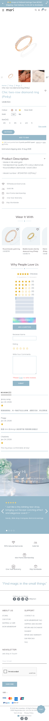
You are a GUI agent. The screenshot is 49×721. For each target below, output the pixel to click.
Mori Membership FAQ (33, 620)
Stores (5, 616)
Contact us (29, 616)
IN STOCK (8, 132)
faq (26, 642)
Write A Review (24, 320)
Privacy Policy (29, 713)
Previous (2, 77)
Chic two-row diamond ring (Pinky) (16, 88)
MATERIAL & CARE (8, 623)
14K (13, 114)
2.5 (4, 123)
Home (4, 85)
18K (20, 114)
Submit (21, 383)
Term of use (18, 713)
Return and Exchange (33, 627)
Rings (18, 85)
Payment (27, 631)
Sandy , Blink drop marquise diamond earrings (24, 518)
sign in (38, 142)
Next (47, 77)
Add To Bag (24, 137)
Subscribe (10, 684)
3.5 (15, 123)
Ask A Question (24, 327)
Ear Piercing (29, 638)
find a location (8, 490)
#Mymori (32, 599)
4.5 (26, 123)
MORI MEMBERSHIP (9, 626)
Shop (11, 85)
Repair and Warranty (32, 635)
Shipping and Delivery (33, 624)
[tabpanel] (24, 510)
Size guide (42, 126)
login (21, 378)
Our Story (6, 619)
